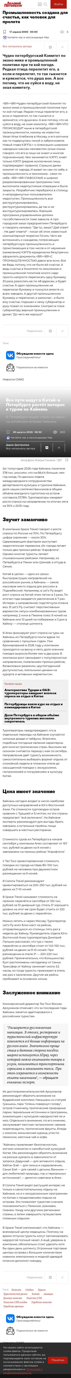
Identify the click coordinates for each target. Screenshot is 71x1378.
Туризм (42, 1290)
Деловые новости (12, 1298)
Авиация (48, 1294)
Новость (16, 1290)
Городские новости (41, 1302)
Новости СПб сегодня (15, 1302)
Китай (35, 1294)
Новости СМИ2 (13, 379)
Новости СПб (34, 1298)
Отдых (30, 1290)
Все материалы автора (17, 46)
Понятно (58, 1360)
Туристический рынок (15, 1294)
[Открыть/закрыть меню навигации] (39, 4)
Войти (58, 4)
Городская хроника (13, 1306)
